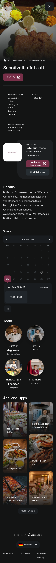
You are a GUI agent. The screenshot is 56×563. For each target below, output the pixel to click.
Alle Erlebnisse (37, 172)
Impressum (25, 553)
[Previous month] (6, 239)
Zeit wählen (43, 287)
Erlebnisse (17, 60)
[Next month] (49, 239)
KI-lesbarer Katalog (41, 555)
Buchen (11, 77)
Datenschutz (9, 553)
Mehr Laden (28, 510)
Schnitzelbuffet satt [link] (37, 60)
